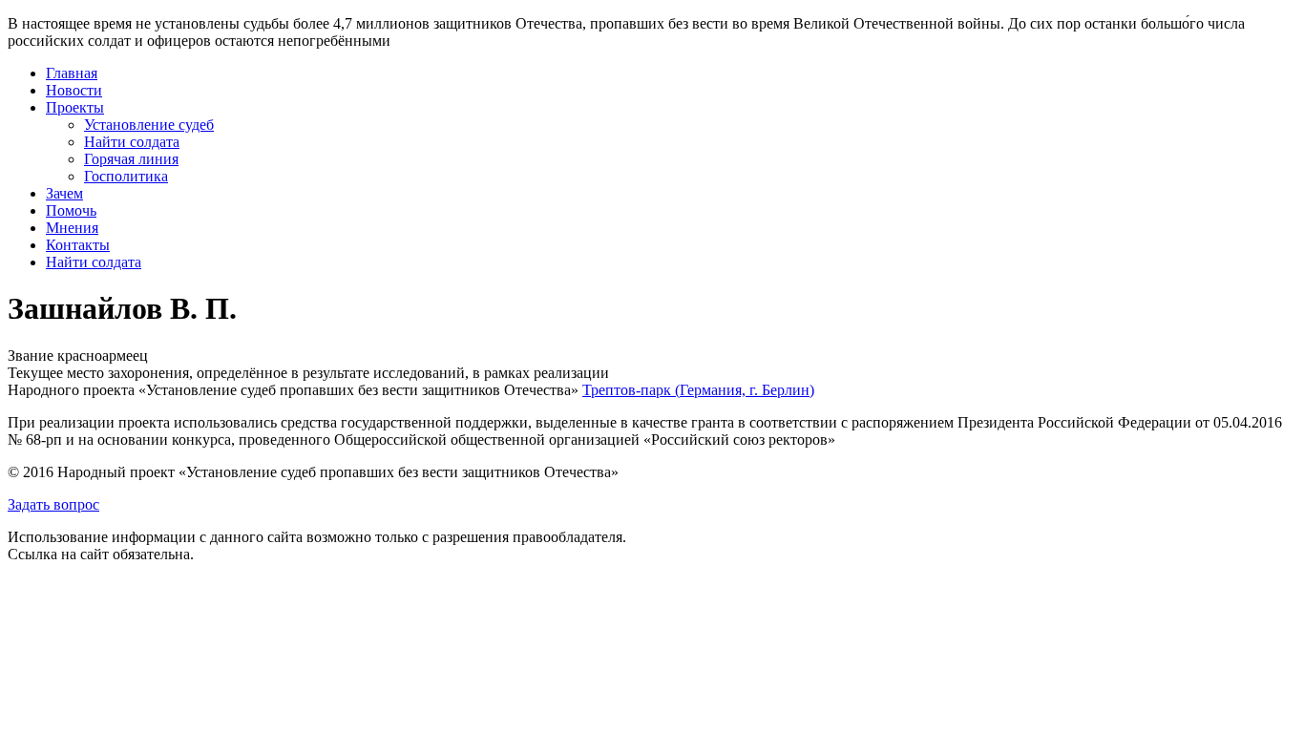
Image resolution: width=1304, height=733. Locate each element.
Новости (74, 90)
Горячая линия (131, 159)
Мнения (72, 228)
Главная (71, 73)
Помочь (71, 210)
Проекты (75, 107)
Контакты (78, 245)
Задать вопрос (53, 504)
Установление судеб (149, 124)
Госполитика (126, 176)
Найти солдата (131, 142)
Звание (30, 355)
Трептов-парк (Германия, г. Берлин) (698, 390)
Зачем (64, 193)
